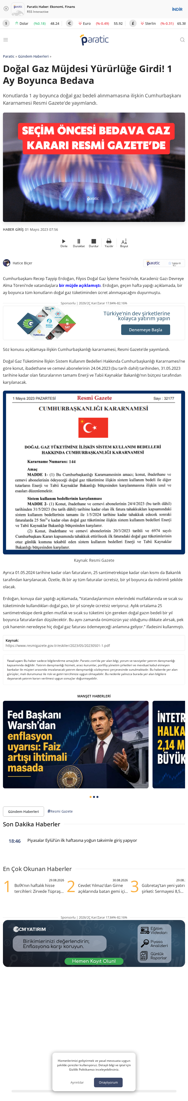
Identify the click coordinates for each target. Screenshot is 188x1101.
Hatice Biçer (22, 263)
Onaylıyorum (108, 1082)
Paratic (8, 56)
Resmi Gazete (60, 811)
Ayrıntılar (77, 1082)
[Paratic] (94, 40)
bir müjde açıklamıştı (80, 285)
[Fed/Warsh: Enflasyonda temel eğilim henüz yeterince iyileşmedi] (76, 744)
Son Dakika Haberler (31, 824)
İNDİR (177, 9)
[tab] (91, 797)
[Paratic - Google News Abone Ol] (164, 264)
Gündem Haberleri (33, 56)
